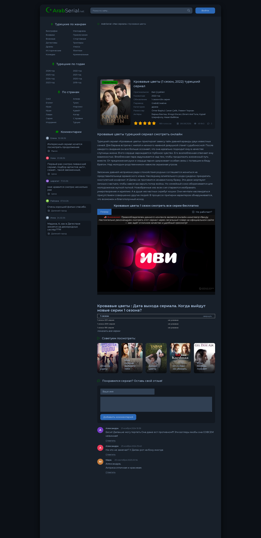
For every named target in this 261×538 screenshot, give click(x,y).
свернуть (207, 316)
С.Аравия (78, 118)
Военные (50, 39)
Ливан (49, 114)
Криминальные (81, 54)
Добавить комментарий (118, 417)
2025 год (50, 74)
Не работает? (204, 211)
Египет (49, 102)
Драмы (49, 46)
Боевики (50, 35)
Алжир (76, 99)
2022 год (77, 71)
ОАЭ (48, 99)
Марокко (77, 106)
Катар (76, 114)
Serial (68, 10)
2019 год (77, 82)
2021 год (77, 74)
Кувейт (76, 110)
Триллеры (78, 42)
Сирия (49, 118)
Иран (48, 110)
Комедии (50, 54)
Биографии (51, 31)
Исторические (53, 50)
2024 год (50, 78)
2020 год (77, 78)
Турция (76, 122)
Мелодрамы (79, 31)
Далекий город (59, 211)
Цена (54, 174)
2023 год (50, 82)
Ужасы (76, 46)
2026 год (50, 71)
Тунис (76, 102)
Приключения (80, 35)
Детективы (51, 42)
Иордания (51, 122)
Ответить (110, 440)
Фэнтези (77, 50)
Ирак (48, 106)
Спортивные (79, 39)
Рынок (54, 151)
